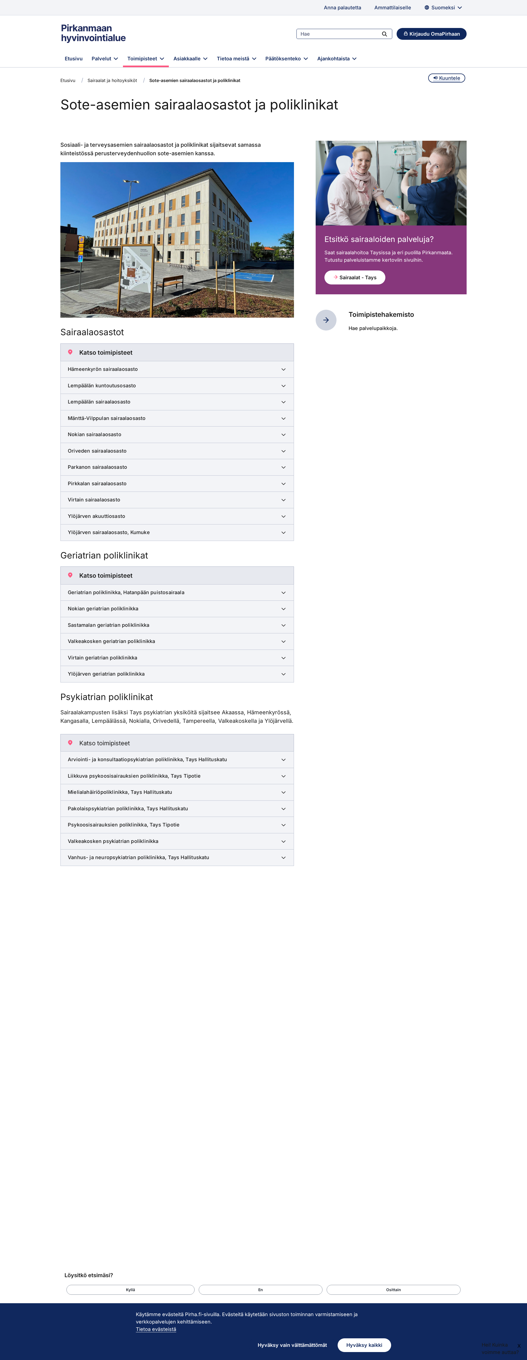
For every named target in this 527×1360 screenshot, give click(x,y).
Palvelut (102, 58)
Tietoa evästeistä (156, 1329)
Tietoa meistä (234, 58)
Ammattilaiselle (392, 7)
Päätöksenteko (283, 58)
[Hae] (384, 33)
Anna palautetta (342, 7)
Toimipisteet (142, 58)
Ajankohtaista (334, 58)
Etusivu (74, 58)
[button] (130, 1290)
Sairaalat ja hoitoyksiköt (112, 80)
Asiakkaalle (187, 58)
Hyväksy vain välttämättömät (292, 1345)
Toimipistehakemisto (381, 314)
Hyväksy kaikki (364, 1345)
